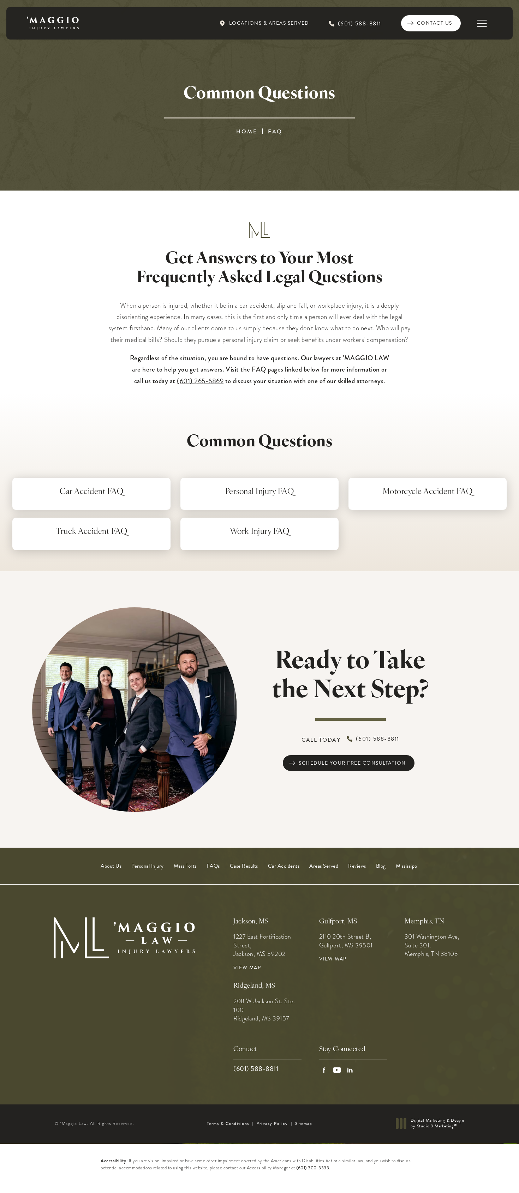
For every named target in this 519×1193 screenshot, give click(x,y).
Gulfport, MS (338, 921)
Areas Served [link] (323, 866)
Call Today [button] (350, 739)
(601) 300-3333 (312, 1167)
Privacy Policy (272, 1123)
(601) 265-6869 (200, 381)
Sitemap (303, 1123)
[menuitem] (111, 866)
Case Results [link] (244, 866)
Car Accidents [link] (284, 866)
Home (246, 131)
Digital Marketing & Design (437, 1123)
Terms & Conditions (228, 1123)
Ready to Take (350, 676)
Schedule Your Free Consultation (352, 763)
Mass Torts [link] (185, 866)
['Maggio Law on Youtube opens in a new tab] (337, 1070)
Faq (275, 131)
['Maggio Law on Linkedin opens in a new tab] (350, 1070)
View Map (247, 967)
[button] (482, 24)
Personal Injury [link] (147, 866)
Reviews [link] (357, 866)
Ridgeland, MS (254, 986)
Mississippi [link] (407, 866)
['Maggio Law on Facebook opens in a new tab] (324, 1070)
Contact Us (434, 23)
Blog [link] (381, 866)
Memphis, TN (425, 921)
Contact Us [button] (484, 1177)
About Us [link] (111, 866)
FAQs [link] (213, 866)
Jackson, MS (251, 921)
